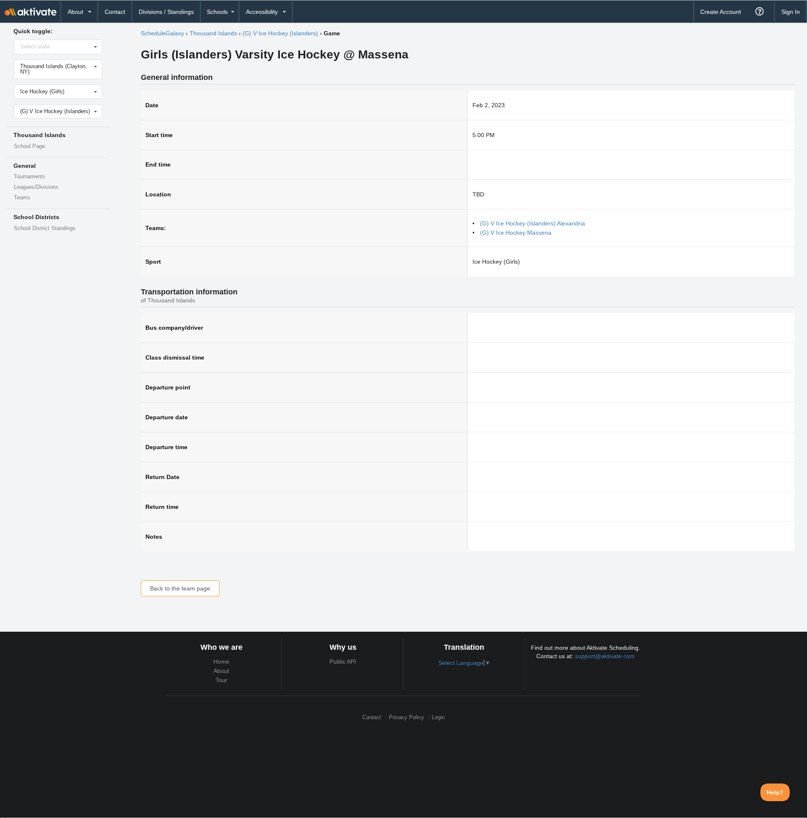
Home (221, 661)
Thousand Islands (213, 33)
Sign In (790, 11)
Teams (22, 198)
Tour (221, 680)
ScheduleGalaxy (162, 33)
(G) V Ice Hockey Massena (515, 232)
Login (438, 717)
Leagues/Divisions (36, 187)
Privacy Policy (406, 717)
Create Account (720, 11)
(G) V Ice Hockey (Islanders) (280, 33)
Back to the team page (180, 588)
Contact (115, 11)
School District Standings (45, 228)
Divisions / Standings (166, 11)
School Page (29, 146)
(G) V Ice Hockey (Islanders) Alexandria (532, 223)
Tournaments (29, 177)
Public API (343, 661)
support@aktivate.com (605, 656)
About (221, 670)
